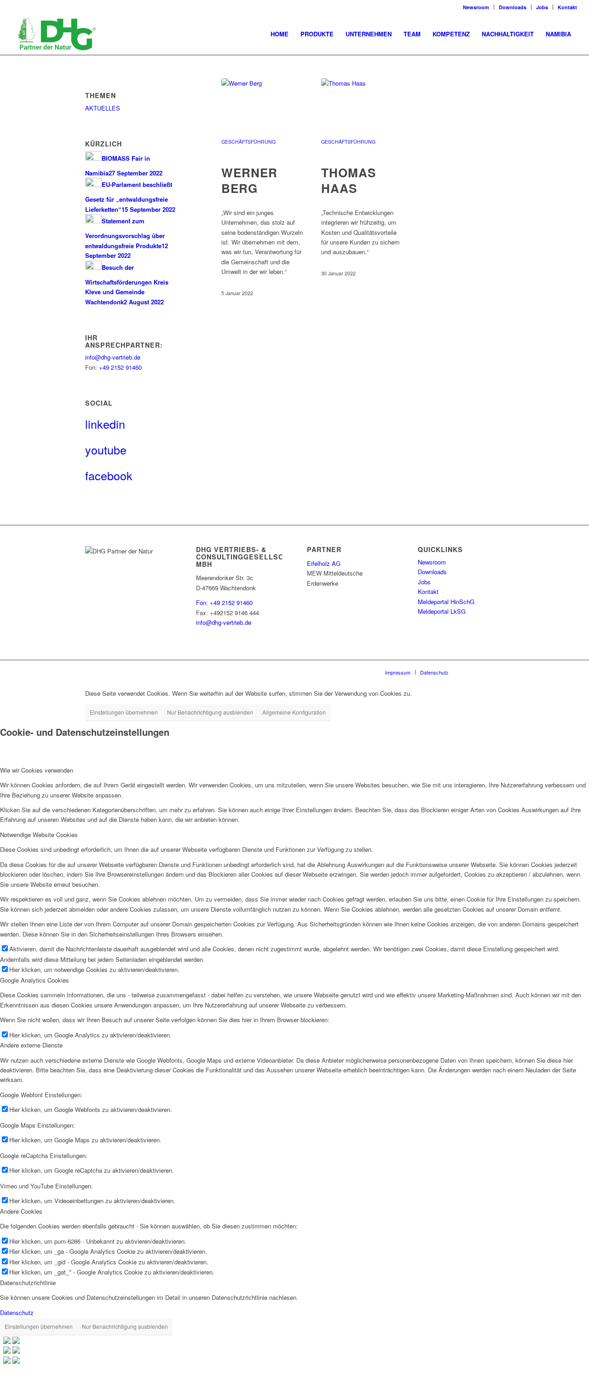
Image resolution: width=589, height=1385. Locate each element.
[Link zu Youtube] (483, 672)
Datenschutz (17, 1312)
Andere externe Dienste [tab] (31, 1045)
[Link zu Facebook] (497, 672)
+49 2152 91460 (120, 367)
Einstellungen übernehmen (124, 712)
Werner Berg (249, 180)
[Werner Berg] (262, 111)
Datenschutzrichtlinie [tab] (28, 1282)
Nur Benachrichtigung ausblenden (210, 712)
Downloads (512, 7)
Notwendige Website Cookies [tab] (39, 834)
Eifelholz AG (324, 563)
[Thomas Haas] (362, 111)
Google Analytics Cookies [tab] (34, 980)
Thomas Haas (348, 180)
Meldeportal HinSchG (446, 601)
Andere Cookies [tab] (21, 1211)
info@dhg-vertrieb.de (112, 357)
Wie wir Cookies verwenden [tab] (36, 770)
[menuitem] (279, 34)
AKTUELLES (102, 108)
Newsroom (476, 7)
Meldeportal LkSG (442, 611)
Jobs (542, 7)
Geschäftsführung (248, 141)
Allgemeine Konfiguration (294, 712)
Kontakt (567, 7)
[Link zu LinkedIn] (469, 672)
